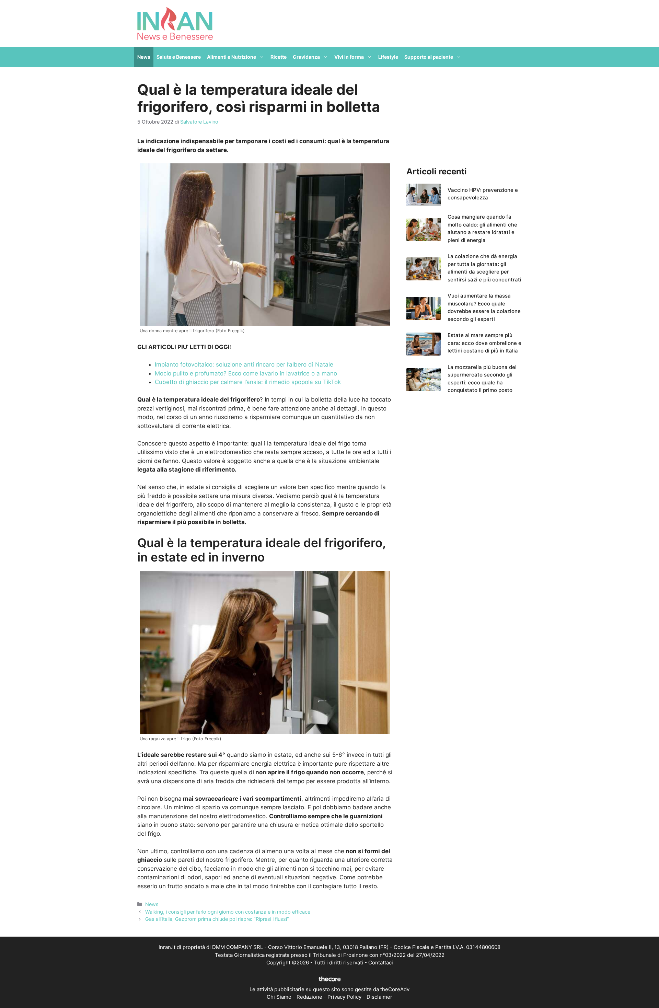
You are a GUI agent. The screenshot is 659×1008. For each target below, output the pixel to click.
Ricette (278, 57)
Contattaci (380, 962)
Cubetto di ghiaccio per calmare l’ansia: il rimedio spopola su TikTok (248, 382)
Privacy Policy (344, 997)
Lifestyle (388, 57)
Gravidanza (306, 57)
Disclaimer (379, 997)
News (143, 57)
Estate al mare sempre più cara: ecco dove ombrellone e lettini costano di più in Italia (484, 343)
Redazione (309, 997)
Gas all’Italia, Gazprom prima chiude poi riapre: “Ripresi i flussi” (217, 919)
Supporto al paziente (428, 57)
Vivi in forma (349, 57)
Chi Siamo (279, 997)
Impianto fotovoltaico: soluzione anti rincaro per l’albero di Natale (244, 364)
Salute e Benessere (179, 57)
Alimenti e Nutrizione (231, 57)
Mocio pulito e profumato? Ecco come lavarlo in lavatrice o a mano (246, 373)
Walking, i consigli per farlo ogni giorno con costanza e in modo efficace (227, 912)
